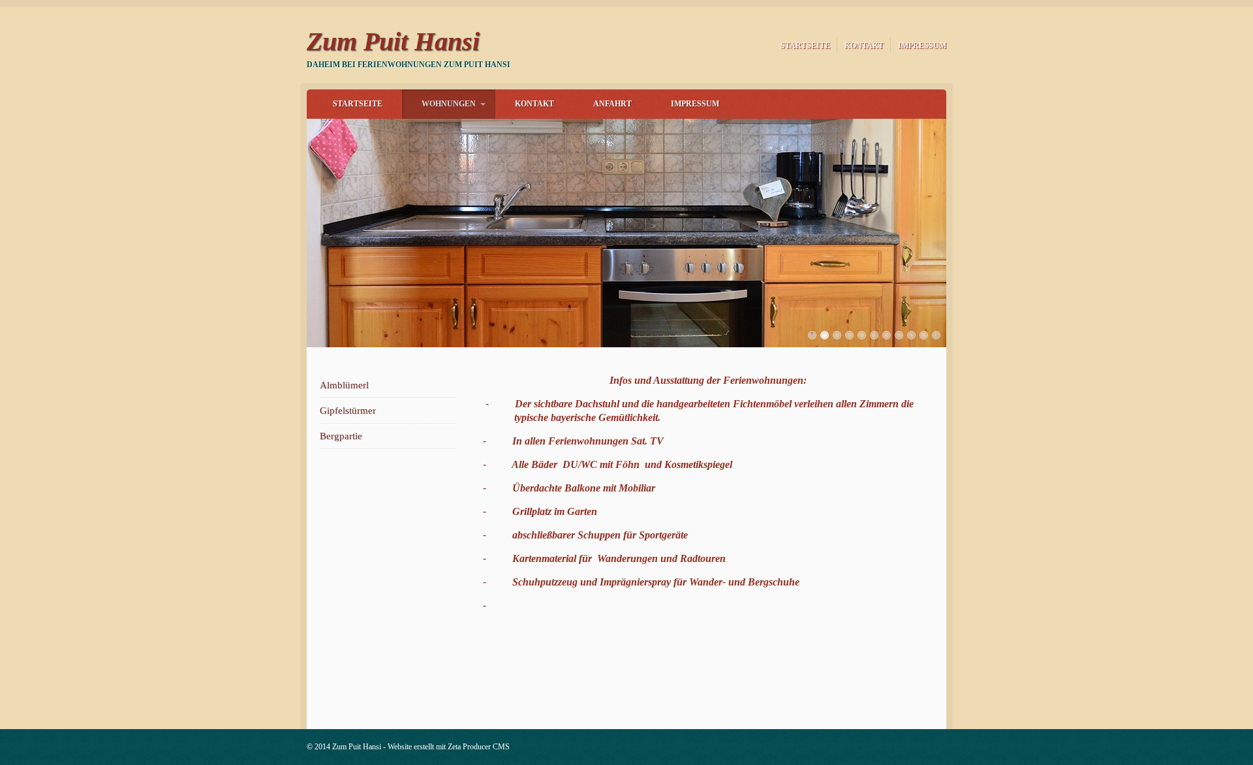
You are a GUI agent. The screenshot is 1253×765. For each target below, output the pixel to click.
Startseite (805, 45)
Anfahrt (612, 103)
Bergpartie (341, 436)
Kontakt (864, 45)
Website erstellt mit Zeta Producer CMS (449, 746)
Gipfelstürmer (348, 410)
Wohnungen (449, 103)
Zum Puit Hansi (393, 41)
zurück (293, 230)
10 (924, 335)
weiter (960, 230)
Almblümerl (344, 385)
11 (936, 335)
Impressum (922, 45)
